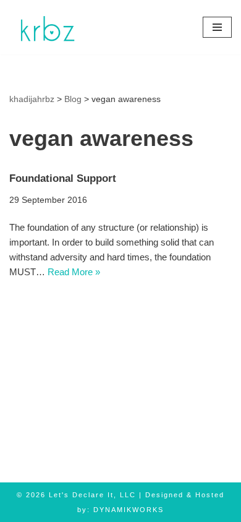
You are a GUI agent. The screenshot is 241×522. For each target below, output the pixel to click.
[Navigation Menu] (217, 27)
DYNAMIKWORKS (128, 509)
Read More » (74, 272)
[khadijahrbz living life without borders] (46, 27)
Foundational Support (62, 178)
